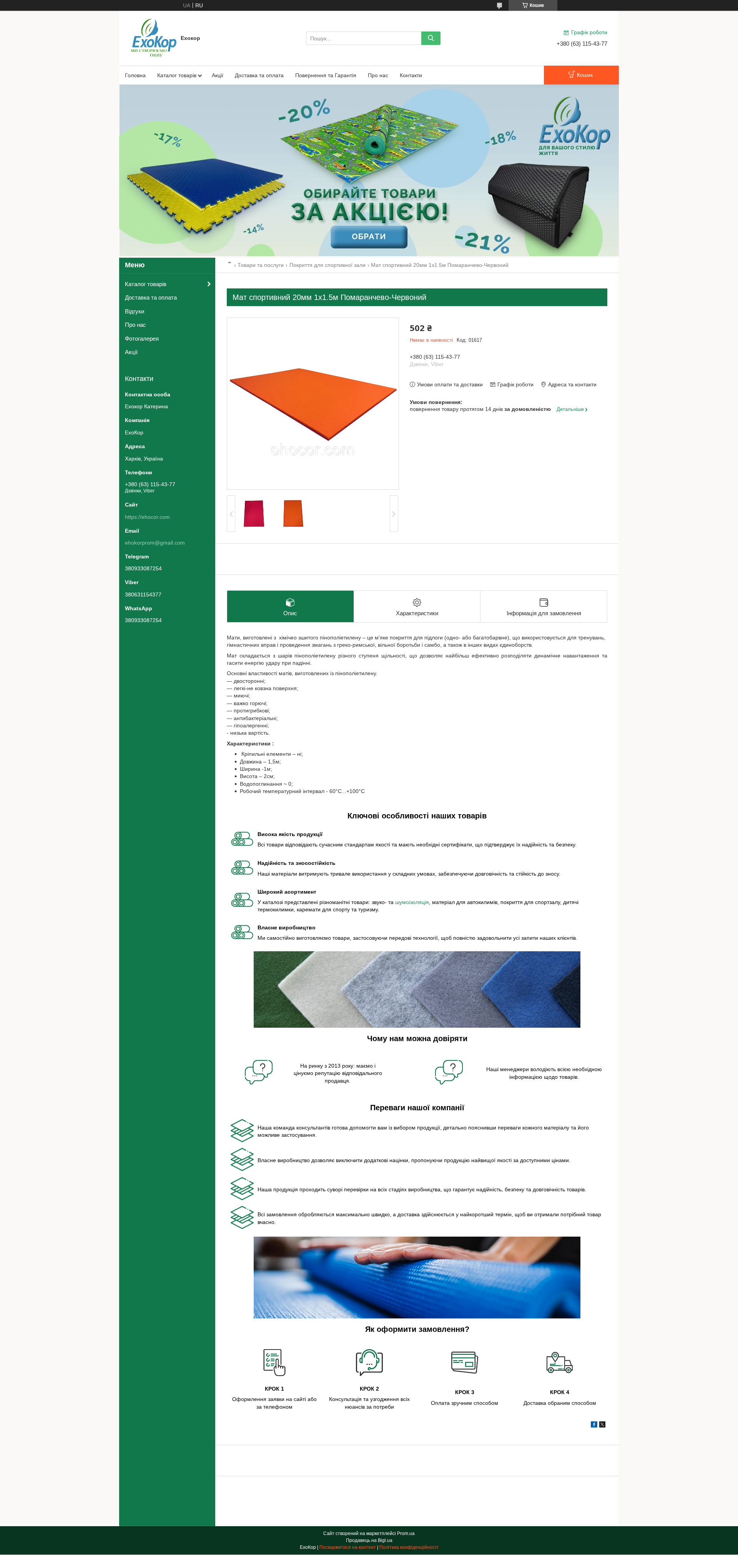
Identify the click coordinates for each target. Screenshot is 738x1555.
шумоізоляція (412, 902)
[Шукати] (430, 38)
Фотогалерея (142, 338)
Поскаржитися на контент (347, 1547)
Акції (217, 75)
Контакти (411, 75)
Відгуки (134, 311)
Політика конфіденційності (408, 1547)
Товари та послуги (261, 265)
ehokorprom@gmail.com (155, 543)
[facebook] (594, 1426)
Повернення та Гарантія (325, 75)
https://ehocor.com (147, 517)
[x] (602, 1426)
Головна (135, 75)
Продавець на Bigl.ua (369, 1540)
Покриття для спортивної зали (327, 265)
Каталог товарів (176, 75)
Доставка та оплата (259, 75)
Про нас (378, 75)
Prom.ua (406, 1533)
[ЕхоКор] (154, 38)
